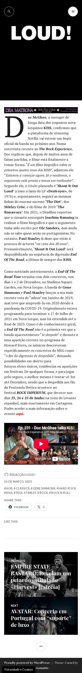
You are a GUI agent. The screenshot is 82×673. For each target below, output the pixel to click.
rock (44, 492)
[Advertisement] (41, 67)
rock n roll (60, 492)
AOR (9, 488)
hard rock (67, 488)
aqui (19, 413)
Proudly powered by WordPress (27, 663)
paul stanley (26, 492)
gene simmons (44, 488)
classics (23, 488)
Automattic (41, 668)
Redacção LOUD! (22, 474)
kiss (9, 492)
